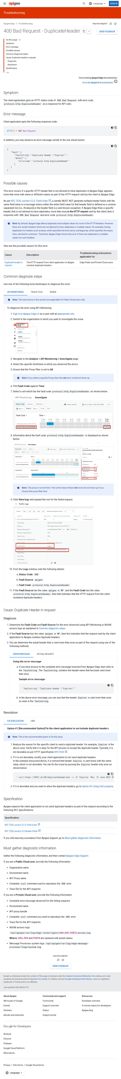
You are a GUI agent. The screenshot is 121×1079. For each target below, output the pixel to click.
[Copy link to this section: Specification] (25, 799)
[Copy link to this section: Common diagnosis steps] (45, 277)
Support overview (51, 1005)
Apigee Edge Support (77, 855)
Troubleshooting (14, 13)
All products (9, 1053)
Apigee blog (87, 1010)
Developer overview (91, 1001)
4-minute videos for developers (96, 1005)
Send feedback (107, 31)
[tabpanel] (60, 447)
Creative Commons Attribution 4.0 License (83, 976)
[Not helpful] (115, 23)
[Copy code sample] (115, 127)
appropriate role (66, 313)
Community (48, 1001)
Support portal (49, 1015)
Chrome (7, 1039)
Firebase (8, 1043)
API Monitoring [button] (15, 292)
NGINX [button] (53, 292)
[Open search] (84, 3)
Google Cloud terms (35, 1065)
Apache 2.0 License (39, 979)
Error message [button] (21, 654)
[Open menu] (5, 3)
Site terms (18, 1065)
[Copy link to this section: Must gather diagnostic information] (59, 848)
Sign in (113, 3)
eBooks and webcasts (14, 1015)
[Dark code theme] (112, 127)
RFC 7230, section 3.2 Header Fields (21, 831)
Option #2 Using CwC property (97, 786)
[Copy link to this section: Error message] (28, 114)
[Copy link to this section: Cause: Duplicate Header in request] (59, 610)
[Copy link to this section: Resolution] (20, 712)
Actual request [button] (45, 654)
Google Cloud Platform (14, 1048)
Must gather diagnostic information (83, 838)
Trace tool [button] (37, 292)
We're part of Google (13, 1001)
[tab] (15, 291)
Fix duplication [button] (15, 721)
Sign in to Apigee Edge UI (26, 313)
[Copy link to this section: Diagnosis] (19, 618)
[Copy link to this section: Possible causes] (30, 183)
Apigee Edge (9, 24)
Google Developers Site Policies (78, 979)
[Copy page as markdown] (84, 31)
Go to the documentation (97, 82)
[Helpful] (111, 23)
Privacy (7, 1065)
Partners (8, 1010)
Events (7, 1005)
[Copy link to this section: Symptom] (21, 93)
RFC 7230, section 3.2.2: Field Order (29, 200)
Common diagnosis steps (52, 628)
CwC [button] (33, 721)
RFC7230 (59, 752)
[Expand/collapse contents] (20, 40)
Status (46, 1010)
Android (7, 1034)
